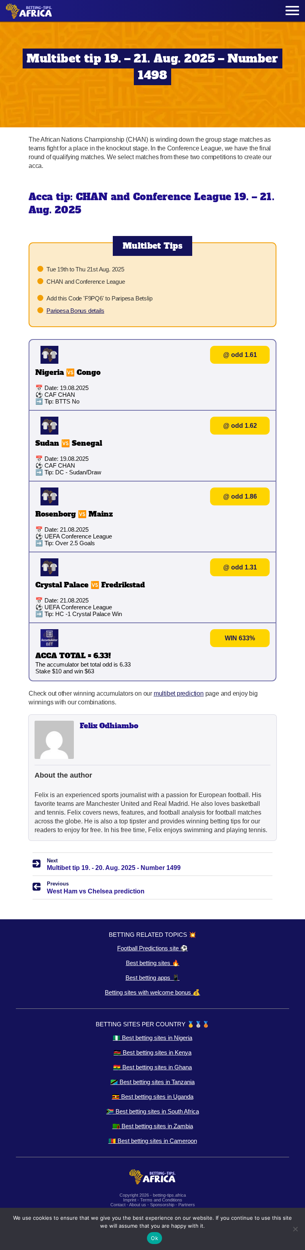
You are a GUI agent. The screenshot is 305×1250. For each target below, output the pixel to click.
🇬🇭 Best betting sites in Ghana (152, 1067)
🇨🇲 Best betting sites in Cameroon (152, 1140)
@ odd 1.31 (240, 567)
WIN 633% (240, 638)
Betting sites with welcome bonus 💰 (152, 992)
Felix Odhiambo (109, 726)
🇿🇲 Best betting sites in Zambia (152, 1126)
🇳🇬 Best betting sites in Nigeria (152, 1037)
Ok (154, 1238)
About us (137, 1204)
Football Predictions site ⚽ (152, 948)
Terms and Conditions (161, 1199)
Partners (186, 1204)
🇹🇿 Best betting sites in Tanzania (152, 1081)
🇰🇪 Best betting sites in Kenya (152, 1052)
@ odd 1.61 (240, 354)
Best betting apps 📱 (152, 977)
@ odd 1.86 (240, 496)
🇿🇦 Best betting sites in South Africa (152, 1111)
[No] (295, 1229)
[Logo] (29, 11)
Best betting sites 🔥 (153, 962)
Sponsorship (162, 1204)
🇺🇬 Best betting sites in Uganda (152, 1096)
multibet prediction (179, 693)
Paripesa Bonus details (75, 310)
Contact (117, 1204)
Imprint (129, 1199)
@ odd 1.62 (240, 425)
